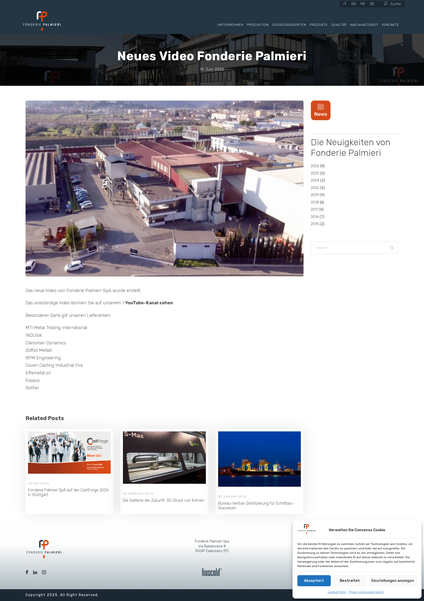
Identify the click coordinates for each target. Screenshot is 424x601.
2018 (315, 202)
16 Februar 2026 (138, 493)
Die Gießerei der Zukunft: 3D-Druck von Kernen (163, 500)
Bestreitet (350, 580)
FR (363, 4)
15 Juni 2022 (212, 69)
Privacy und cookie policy (366, 592)
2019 (315, 195)
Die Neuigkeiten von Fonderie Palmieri (350, 147)
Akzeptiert (314, 580)
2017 (314, 209)
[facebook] (27, 572)
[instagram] (44, 572)
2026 (315, 166)
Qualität (339, 25)
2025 (315, 173)
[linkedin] (35, 572)
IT (345, 4)
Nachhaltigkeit (364, 25)
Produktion (258, 25)
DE (372, 4)
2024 (315, 180)
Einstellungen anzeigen (392, 580)
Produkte (319, 25)
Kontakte (390, 25)
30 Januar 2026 (232, 496)
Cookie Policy (337, 592)
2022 (315, 188)
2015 (315, 224)
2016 (315, 217)
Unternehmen (230, 25)
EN (353, 4)
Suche (395, 4)
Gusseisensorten (289, 25)
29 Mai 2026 (38, 483)
